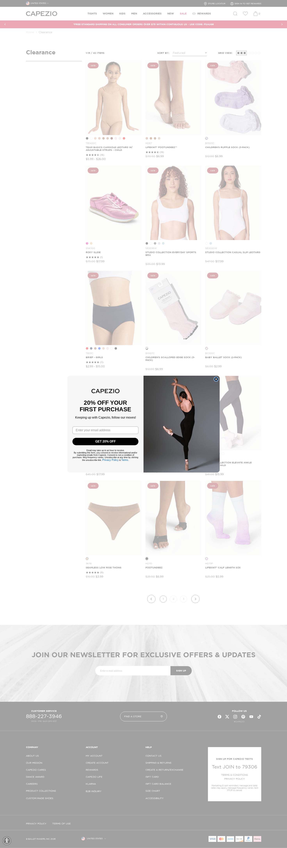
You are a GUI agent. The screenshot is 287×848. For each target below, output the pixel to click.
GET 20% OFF (105, 441)
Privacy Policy (110, 459)
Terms (124, 459)
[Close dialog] (216, 379)
